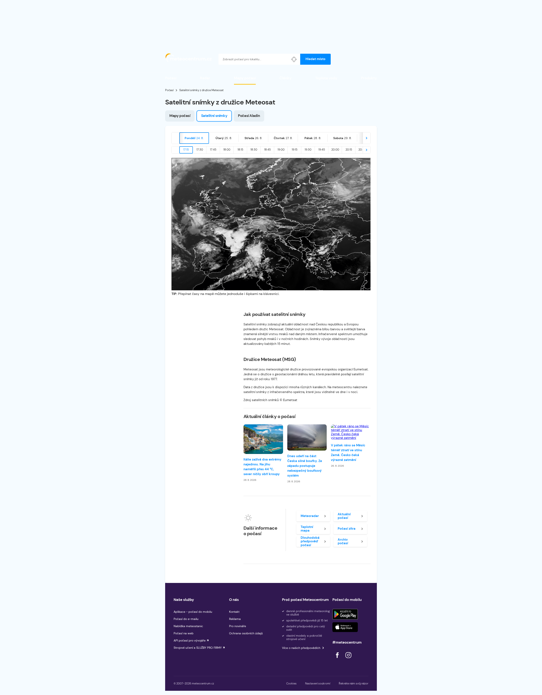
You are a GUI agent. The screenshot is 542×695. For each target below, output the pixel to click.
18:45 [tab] (267, 149)
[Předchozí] (175, 138)
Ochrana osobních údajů (246, 633)
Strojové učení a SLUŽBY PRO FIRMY (198, 648)
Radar (205, 78)
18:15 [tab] (240, 149)
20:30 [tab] (362, 149)
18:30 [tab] (253, 149)
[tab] (194, 138)
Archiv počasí (343, 541)
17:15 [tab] (186, 149)
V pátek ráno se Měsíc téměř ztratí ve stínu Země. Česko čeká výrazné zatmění (348, 452)
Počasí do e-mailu (186, 619)
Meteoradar (310, 516)
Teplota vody (326, 78)
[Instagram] (348, 659)
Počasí (170, 78)
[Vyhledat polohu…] (294, 59)
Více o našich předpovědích (301, 648)
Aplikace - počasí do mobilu (193, 612)
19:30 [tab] (308, 149)
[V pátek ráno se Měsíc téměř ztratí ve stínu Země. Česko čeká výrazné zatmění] (351, 432)
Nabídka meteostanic (188, 626)
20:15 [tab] (349, 149)
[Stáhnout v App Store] (345, 627)
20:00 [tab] (335, 149)
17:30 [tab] (199, 149)
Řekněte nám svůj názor (353, 683)
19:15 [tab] (294, 149)
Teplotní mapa (307, 529)
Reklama (235, 619)
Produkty (369, 78)
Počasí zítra (346, 528)
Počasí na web (184, 633)
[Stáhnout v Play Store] (345, 614)
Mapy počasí (245, 78)
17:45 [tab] (213, 149)
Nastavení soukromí (317, 683)
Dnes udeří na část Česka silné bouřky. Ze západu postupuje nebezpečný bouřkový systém (304, 466)
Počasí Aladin (249, 115)
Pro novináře (237, 626)
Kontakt (234, 612)
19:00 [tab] (281, 149)
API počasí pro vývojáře (190, 640)
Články (285, 78)
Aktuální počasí (344, 516)
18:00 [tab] (226, 149)
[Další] (366, 138)
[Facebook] (337, 659)
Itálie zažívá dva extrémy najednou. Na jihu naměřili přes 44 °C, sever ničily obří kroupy (262, 466)
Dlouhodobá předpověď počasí (310, 541)
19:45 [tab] (321, 149)
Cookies (291, 683)
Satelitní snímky (214, 115)
